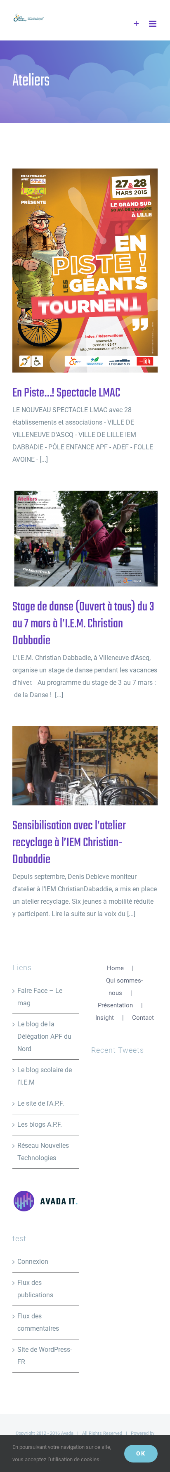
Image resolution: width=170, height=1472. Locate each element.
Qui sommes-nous (124, 987)
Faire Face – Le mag (39, 997)
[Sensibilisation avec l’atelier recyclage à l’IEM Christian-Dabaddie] (85, 765)
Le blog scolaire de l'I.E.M (44, 1076)
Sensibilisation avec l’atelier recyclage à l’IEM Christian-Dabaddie (72, 766)
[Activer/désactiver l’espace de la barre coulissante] (136, 23)
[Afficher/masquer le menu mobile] (153, 23)
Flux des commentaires (38, 1322)
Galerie (98, 271)
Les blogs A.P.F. (39, 1124)
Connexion (32, 1261)
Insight (104, 1017)
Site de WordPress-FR (44, 1356)
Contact (143, 1017)
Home (115, 968)
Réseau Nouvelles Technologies (43, 1152)
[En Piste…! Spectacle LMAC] (85, 271)
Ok (141, 1453)
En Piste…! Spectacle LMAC (72, 271)
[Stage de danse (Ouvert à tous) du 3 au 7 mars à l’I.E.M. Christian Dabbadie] (85, 538)
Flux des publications (35, 1289)
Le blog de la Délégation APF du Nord (44, 1036)
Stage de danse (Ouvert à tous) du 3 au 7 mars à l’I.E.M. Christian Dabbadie (72, 539)
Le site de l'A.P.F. (40, 1103)
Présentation (115, 1005)
